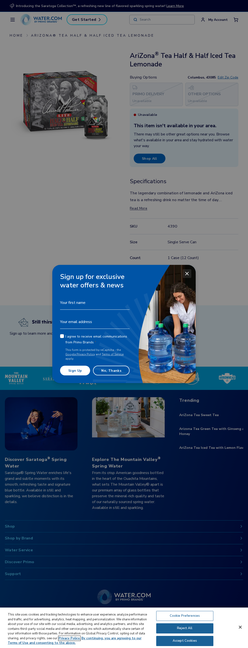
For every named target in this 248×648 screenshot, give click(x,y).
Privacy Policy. (69, 638)
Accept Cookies (185, 641)
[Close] (187, 273)
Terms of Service (113, 354)
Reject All (184, 628)
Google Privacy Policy (80, 354)
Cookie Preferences (185, 616)
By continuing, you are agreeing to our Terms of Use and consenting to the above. (74, 640)
